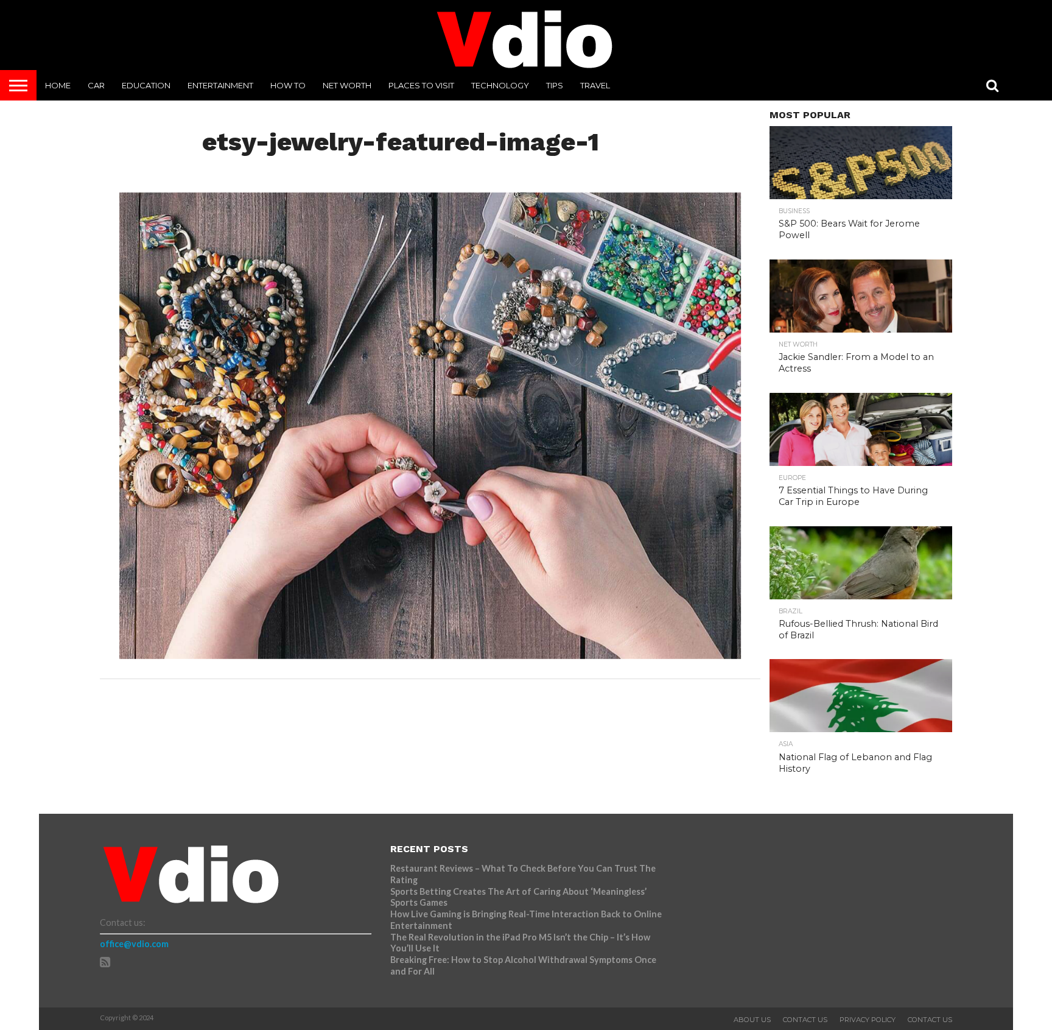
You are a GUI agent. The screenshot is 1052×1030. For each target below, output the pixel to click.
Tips (554, 85)
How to (288, 85)
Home (58, 85)
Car (96, 85)
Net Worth (347, 85)
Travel (595, 85)
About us (752, 1019)
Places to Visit (421, 85)
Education (146, 85)
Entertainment (220, 85)
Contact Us (805, 1019)
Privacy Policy (868, 1019)
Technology (500, 85)
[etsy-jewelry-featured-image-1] (430, 655)
